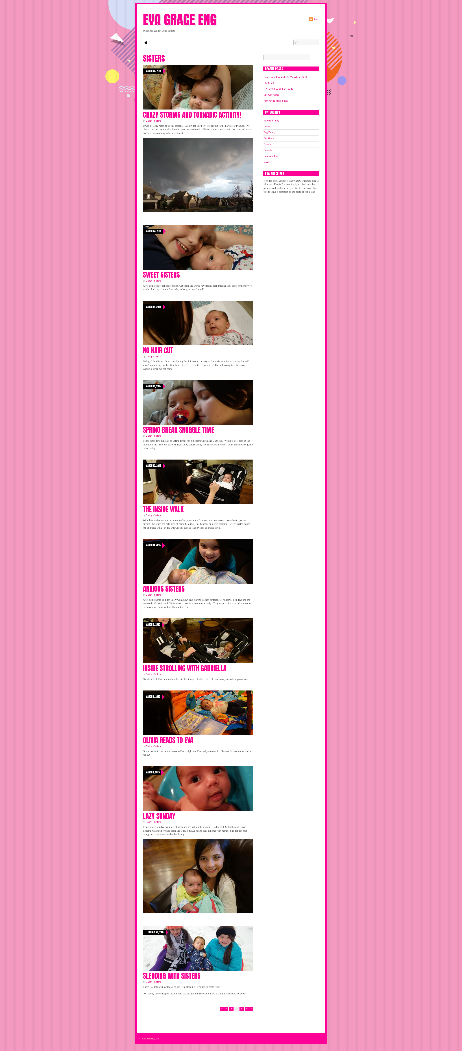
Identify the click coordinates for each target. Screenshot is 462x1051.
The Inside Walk (163, 509)
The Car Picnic (271, 94)
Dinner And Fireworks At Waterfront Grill (285, 77)
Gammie (267, 150)
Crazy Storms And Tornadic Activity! (192, 115)
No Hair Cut (158, 350)
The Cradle (269, 82)
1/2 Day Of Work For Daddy (278, 88)
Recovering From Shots (275, 100)
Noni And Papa (271, 156)
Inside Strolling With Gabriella (184, 668)
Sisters (157, 121)
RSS (316, 19)
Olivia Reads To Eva (168, 740)
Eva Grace (268, 138)
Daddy (149, 121)
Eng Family (269, 132)
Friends (267, 144)
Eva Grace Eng (148, 1038)
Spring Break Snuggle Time (178, 430)
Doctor (267, 126)
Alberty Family (271, 120)
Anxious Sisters (164, 589)
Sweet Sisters (161, 275)
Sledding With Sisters (172, 976)
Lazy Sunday (159, 816)
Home (145, 43)
